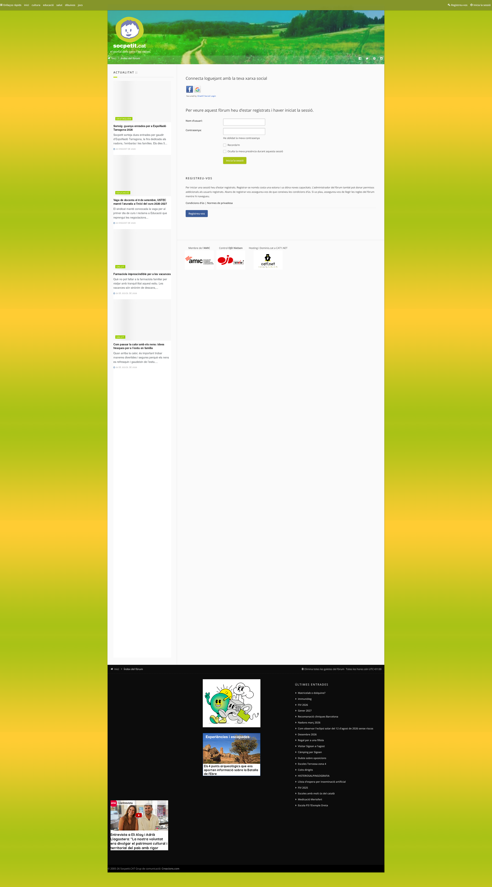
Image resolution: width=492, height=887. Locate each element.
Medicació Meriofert (310, 799)
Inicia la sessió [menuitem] (482, 5)
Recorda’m (233, 145)
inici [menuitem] (26, 5)
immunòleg (305, 699)
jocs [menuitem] (80, 5)
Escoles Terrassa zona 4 (312, 764)
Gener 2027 (305, 710)
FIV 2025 (303, 787)
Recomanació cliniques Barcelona (318, 716)
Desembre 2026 (307, 734)
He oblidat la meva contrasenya (241, 138)
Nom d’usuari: (194, 120)
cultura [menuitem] (36, 5)
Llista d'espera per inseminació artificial (322, 781)
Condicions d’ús (195, 203)
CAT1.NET (282, 248)
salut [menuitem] (59, 5)
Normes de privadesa (220, 203)
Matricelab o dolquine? (311, 693)
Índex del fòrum (133, 669)
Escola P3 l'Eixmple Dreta (313, 805)
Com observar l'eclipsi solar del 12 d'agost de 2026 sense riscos (335, 728)
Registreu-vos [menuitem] (459, 5)
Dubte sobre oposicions (312, 758)
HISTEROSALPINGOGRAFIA (313, 775)
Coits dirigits (305, 769)
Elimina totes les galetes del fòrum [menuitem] (324, 669)
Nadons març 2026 (309, 722)
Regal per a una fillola (311, 740)
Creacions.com (170, 868)
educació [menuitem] (48, 5)
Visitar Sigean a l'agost (311, 746)
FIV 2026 (303, 705)
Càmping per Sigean (310, 752)
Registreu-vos (197, 213)
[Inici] (130, 36)
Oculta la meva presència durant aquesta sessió (255, 151)
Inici (116, 669)
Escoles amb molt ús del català (316, 793)
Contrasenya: (194, 130)
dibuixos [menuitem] (70, 5)
